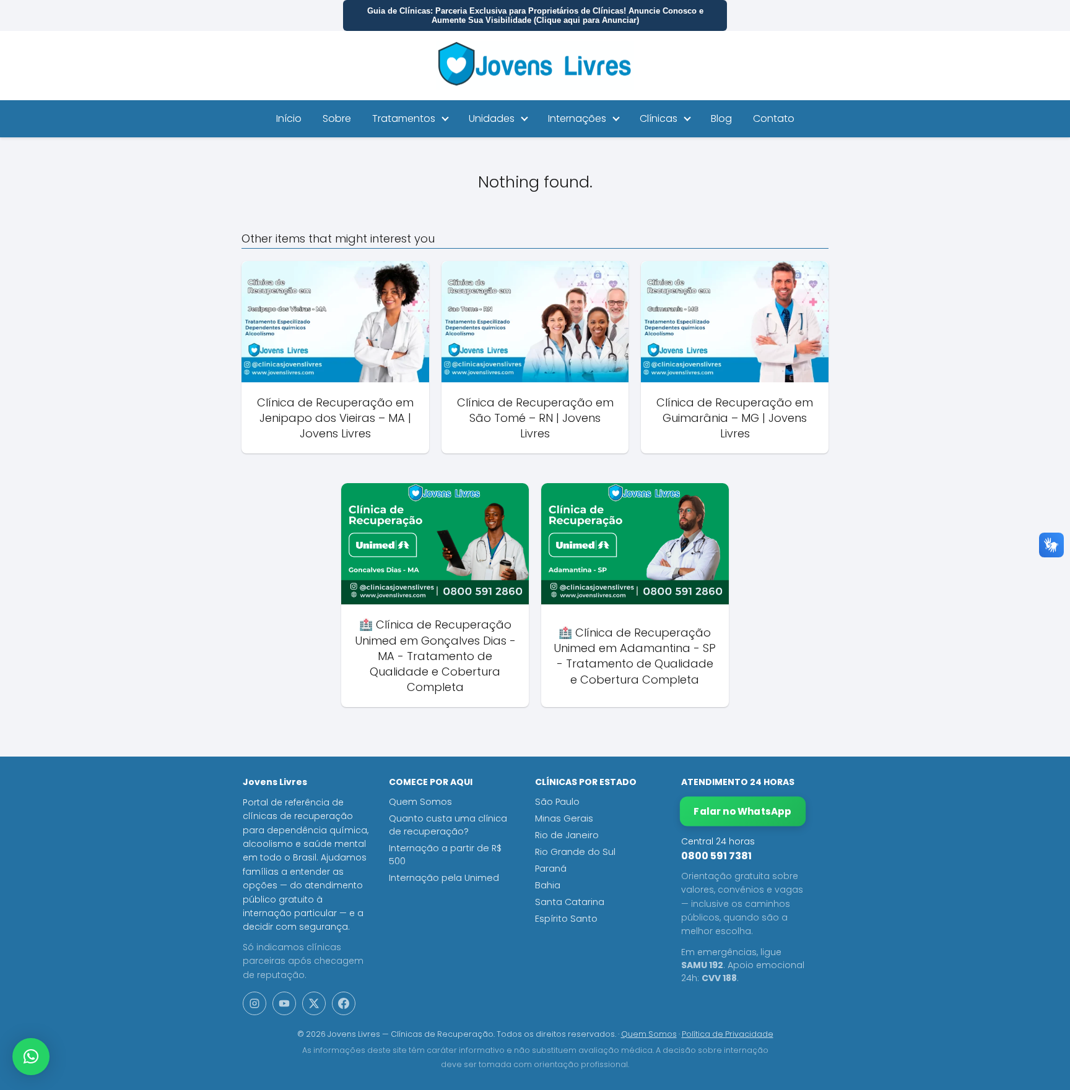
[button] (31, 1056)
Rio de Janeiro (567, 835)
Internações (577, 118)
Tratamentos (403, 118)
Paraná (551, 868)
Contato (773, 118)
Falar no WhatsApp (743, 811)
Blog (721, 118)
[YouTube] (284, 1003)
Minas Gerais (564, 818)
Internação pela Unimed (444, 878)
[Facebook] (343, 1003)
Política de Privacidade (727, 1034)
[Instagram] (254, 1003)
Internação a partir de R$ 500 (445, 854)
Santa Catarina (569, 902)
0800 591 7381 (716, 856)
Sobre (337, 118)
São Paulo (557, 802)
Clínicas (658, 118)
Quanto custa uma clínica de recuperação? (448, 825)
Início (289, 118)
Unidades (492, 118)
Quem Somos (420, 802)
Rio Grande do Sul (575, 852)
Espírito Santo (566, 918)
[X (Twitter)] (314, 1003)
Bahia (547, 885)
